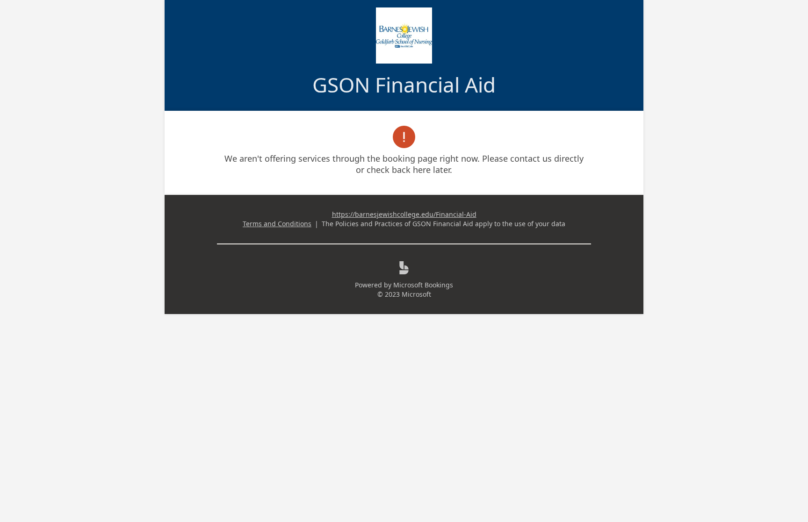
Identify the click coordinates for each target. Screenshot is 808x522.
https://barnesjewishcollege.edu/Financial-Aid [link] (404, 214)
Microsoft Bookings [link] (423, 284)
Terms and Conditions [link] (277, 223)
